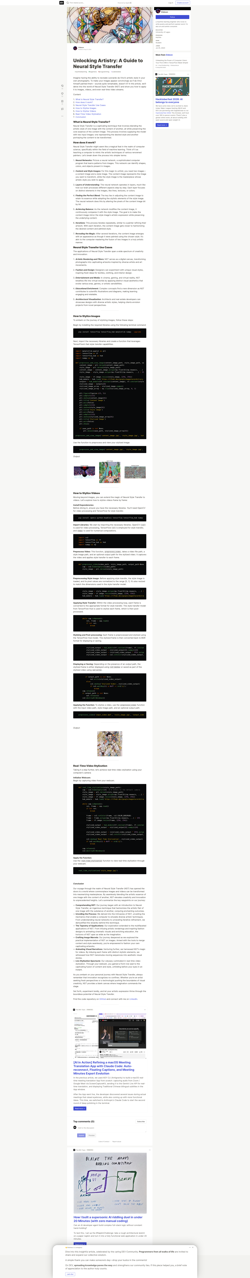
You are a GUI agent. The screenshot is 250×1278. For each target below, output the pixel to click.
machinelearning (80, 72)
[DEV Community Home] (61, 3)
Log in (170, 3)
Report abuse (116, 1141)
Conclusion (81, 117)
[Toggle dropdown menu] (144, 1009)
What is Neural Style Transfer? (90, 99)
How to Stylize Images (86, 108)
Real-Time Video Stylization (88, 114)
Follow (172, 17)
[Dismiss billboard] (192, 1247)
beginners (93, 72)
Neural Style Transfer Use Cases (91, 105)
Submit (81, 1135)
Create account (182, 3)
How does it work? (84, 102)
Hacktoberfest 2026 (163, 113)
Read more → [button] (80, 1108)
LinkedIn (133, 999)
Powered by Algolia (124, 3)
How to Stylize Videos (86, 111)
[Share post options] (62, 116)
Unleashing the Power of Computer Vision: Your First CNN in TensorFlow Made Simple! (171, 63)
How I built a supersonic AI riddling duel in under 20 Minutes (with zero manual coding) (108, 1219)
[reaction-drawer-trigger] (62, 87)
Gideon (81, 47)
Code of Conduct (103, 1141)
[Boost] (62, 109)
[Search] (68, 3)
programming (103, 72)
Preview (92, 1135)
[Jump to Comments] (62, 94)
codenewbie (116, 72)
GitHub (102, 999)
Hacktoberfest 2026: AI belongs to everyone (169, 101)
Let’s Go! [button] (70, 1274)
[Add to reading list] (62, 102)
